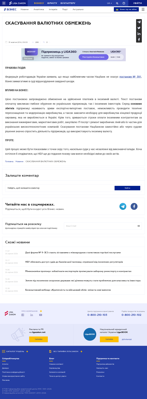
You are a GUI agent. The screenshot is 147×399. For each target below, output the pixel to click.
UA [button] (108, 3)
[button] (4, 3)
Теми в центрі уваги (57, 376)
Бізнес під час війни (128, 9)
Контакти (100, 376)
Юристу (52, 3)
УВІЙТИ (127, 188)
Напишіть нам (102, 368)
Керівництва (54, 368)
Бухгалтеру (68, 3)
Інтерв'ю (53, 9)
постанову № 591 (130, 76)
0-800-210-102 (131, 315)
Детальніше (127, 339)
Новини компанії (56, 364)
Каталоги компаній (57, 372)
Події (65, 9)
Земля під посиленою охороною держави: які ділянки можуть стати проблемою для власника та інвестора (83, 280)
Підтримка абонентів (105, 364)
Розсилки (100, 372)
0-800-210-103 (97, 315)
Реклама (5, 380)
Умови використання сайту (13, 376)
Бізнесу (39, 3)
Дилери (5, 368)
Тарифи (38, 339)
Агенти (5, 364)
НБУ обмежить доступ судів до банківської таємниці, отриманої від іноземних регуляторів (74, 261)
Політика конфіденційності (13, 372)
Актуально (78, 9)
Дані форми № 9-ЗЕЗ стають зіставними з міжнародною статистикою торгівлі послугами (73, 252)
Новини (25, 9)
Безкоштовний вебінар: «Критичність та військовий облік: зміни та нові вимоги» (68, 289)
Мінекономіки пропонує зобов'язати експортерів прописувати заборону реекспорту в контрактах (78, 271)
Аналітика (39, 9)
